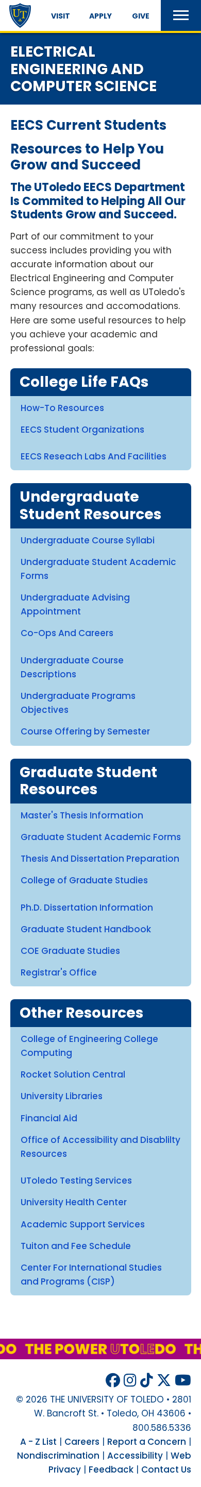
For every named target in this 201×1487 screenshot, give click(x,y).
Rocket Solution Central (73, 1074)
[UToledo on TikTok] (146, 1381)
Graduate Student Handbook (86, 929)
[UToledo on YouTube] (183, 1381)
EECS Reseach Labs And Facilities (93, 456)
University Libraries (62, 1096)
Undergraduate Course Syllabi (88, 540)
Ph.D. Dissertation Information (87, 907)
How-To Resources (62, 408)
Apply (100, 16)
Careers (81, 1441)
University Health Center (74, 1202)
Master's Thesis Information (82, 815)
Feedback (111, 1469)
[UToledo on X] (164, 1381)
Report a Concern (146, 1441)
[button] (181, 15)
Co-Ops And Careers (67, 633)
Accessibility (135, 1455)
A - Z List (38, 1441)
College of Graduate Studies (84, 880)
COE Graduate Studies (70, 951)
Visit (60, 16)
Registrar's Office (59, 972)
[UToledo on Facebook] (113, 1381)
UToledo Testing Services (76, 1180)
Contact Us (166, 1469)
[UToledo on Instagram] (130, 1381)
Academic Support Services (83, 1224)
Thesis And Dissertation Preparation (100, 858)
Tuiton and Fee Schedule (76, 1246)
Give (140, 16)
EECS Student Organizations (82, 429)
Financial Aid (49, 1118)
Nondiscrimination (58, 1455)
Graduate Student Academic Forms (101, 837)
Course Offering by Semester (85, 731)
